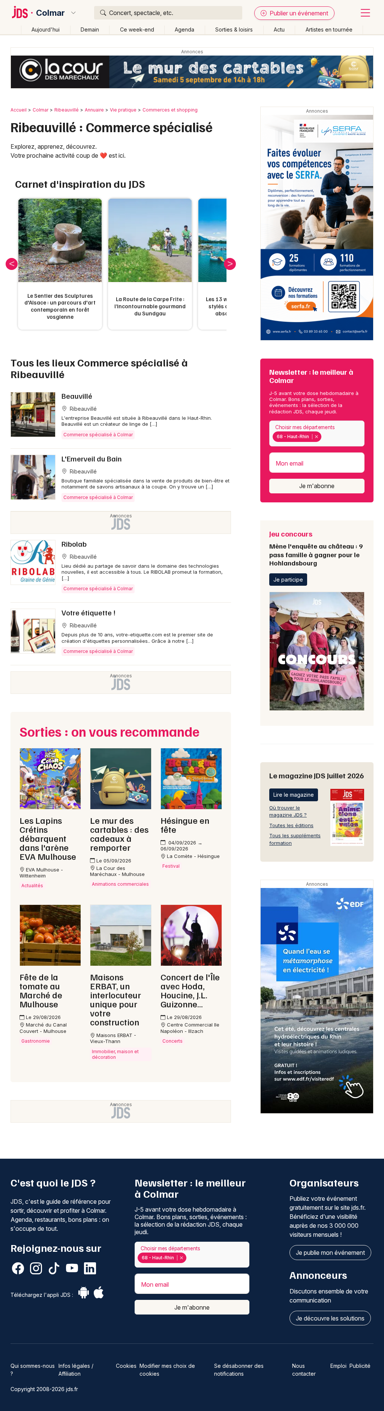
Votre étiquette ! (89, 612)
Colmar (50, 13)
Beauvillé (77, 395)
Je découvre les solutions (330, 1318)
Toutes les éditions (291, 825)
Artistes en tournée (329, 29)
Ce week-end (137, 29)
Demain (90, 29)
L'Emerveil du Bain (92, 458)
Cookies (126, 1366)
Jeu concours (316, 548)
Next (230, 264)
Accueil (18, 110)
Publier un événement (298, 13)
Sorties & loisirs (234, 29)
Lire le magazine (293, 794)
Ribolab (74, 543)
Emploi (338, 1366)
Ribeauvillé (66, 110)
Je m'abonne (316, 486)
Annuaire (94, 110)
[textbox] (324, 437)
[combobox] (316, 433)
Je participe (288, 579)
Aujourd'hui (46, 29)
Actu (279, 29)
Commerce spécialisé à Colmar (98, 434)
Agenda (184, 29)
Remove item (316, 436)
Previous (12, 264)
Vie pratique (123, 110)
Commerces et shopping (170, 110)
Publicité (360, 1366)
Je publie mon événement (330, 1252)
